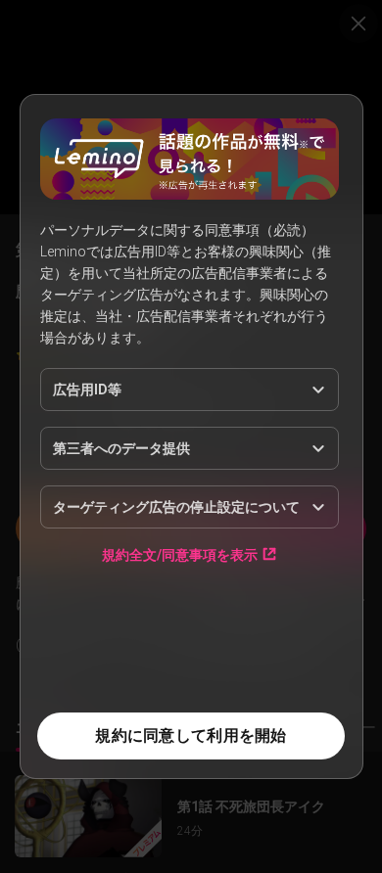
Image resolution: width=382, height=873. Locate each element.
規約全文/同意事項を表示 (180, 554)
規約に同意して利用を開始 (190, 735)
